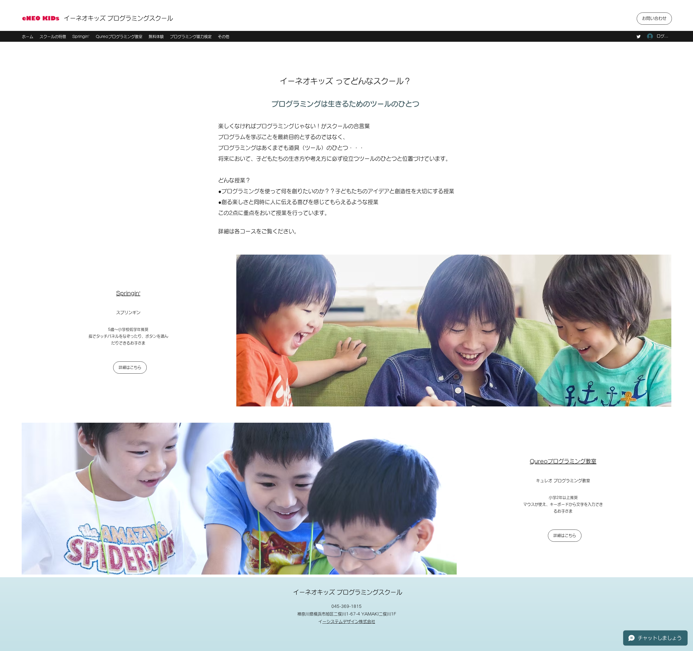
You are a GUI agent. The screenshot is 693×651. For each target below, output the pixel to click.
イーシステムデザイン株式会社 (348, 622)
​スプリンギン (128, 312)
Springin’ (128, 293)
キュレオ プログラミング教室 (563, 481)
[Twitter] (638, 36)
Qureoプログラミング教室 (563, 461)
